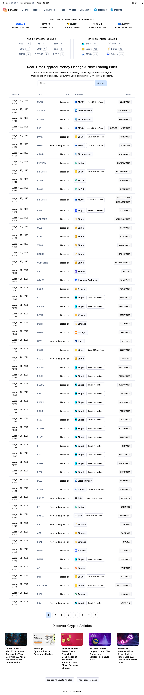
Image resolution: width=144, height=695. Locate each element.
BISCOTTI (42, 172)
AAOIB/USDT (124, 154)
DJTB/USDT (125, 324)
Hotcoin (82, 550)
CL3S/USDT (125, 228)
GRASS (40, 280)
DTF (39, 577)
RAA (39, 393)
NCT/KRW (126, 341)
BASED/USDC (124, 515)
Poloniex (82, 594)
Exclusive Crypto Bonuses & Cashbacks (71, 19)
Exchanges (49, 10)
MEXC (81, 102)
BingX (81, 210)
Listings (26, 10)
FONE (40, 137)
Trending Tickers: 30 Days (40, 39)
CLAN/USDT (125, 102)
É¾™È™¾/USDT (123, 163)
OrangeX (82, 332)
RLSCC (40, 385)
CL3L (39, 236)
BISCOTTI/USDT (123, 172)
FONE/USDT (125, 137)
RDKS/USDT (125, 411)
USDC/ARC (125, 358)
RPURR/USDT (124, 306)
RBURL (40, 376)
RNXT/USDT (125, 420)
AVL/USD (126, 271)
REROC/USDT (124, 463)
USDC (40, 358)
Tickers (36, 10)
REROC (40, 463)
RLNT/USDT (125, 437)
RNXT (40, 420)
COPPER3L (42, 219)
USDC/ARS (125, 524)
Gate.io (81, 489)
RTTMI (40, 428)
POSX (40, 289)
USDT (40, 603)
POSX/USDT (125, 289)
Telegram (102, 10)
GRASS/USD (125, 280)
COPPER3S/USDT (122, 263)
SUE (39, 128)
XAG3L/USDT (124, 245)
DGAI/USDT (125, 481)
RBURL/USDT (124, 376)
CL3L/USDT (125, 236)
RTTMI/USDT (124, 428)
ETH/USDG (125, 507)
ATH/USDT (125, 568)
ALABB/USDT (124, 119)
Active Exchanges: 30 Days (101, 39)
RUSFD (40, 402)
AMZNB (41, 110)
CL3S (39, 228)
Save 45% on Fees (95, 210)
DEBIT (40, 315)
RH (38, 446)
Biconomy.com (85, 110)
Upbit (80, 341)
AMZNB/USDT (124, 110)
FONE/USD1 (125, 145)
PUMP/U (126, 542)
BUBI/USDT (125, 594)
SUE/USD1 (114, 128)
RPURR (40, 306)
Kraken (81, 271)
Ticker (40, 95)
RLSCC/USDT (124, 385)
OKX (80, 498)
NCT (39, 341)
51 (32, 3)
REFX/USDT (125, 472)
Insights (118, 10)
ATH (39, 568)
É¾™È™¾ (41, 163)
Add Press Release (88, 680)
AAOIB (40, 154)
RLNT (40, 437)
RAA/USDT (125, 393)
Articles (72, 10)
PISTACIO (42, 585)
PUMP (40, 542)
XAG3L (40, 245)
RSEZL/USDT (124, 454)
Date (14, 95)
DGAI (39, 481)
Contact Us (85, 10)
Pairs (128, 95)
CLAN (40, 102)
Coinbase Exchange (88, 280)
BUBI (39, 594)
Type (66, 95)
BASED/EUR (125, 498)
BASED (40, 498)
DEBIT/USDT (125, 315)
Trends (61, 10)
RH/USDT (126, 446)
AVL (39, 271)
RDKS (40, 411)
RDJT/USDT (125, 297)
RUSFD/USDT (124, 402)
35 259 (14, 3)
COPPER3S (42, 263)
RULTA (40, 367)
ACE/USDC (125, 533)
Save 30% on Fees (96, 137)
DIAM (40, 189)
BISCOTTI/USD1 (123, 197)
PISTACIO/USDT (123, 585)
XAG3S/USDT (124, 254)
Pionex (81, 568)
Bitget (81, 297)
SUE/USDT (125, 128)
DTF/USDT (125, 577)
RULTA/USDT (124, 367)
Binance (82, 324)
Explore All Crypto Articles (59, 680)
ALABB (40, 119)
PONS (40, 180)
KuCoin (81, 163)
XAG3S (40, 254)
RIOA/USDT (125, 210)
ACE (39, 533)
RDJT (40, 297)
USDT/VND (125, 603)
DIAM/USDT (125, 189)
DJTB (40, 324)
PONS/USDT (125, 180)
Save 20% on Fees (95, 102)
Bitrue (81, 219)
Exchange (79, 95)
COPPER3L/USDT (122, 219)
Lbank (81, 137)
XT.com (81, 289)
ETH (39, 507)
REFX (39, 472)
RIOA (39, 210)
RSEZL (40, 454)
